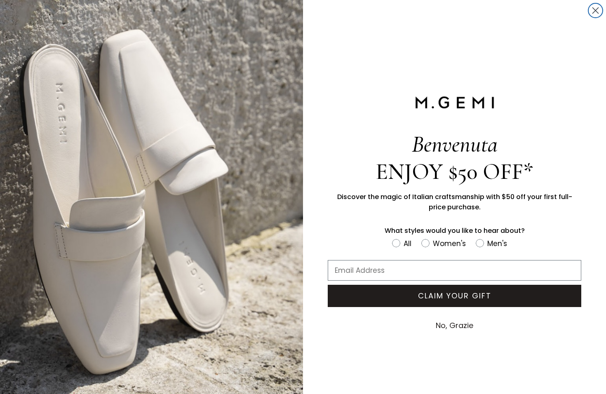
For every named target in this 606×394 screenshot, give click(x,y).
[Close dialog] (595, 10)
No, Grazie (454, 325)
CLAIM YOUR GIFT (454, 296)
